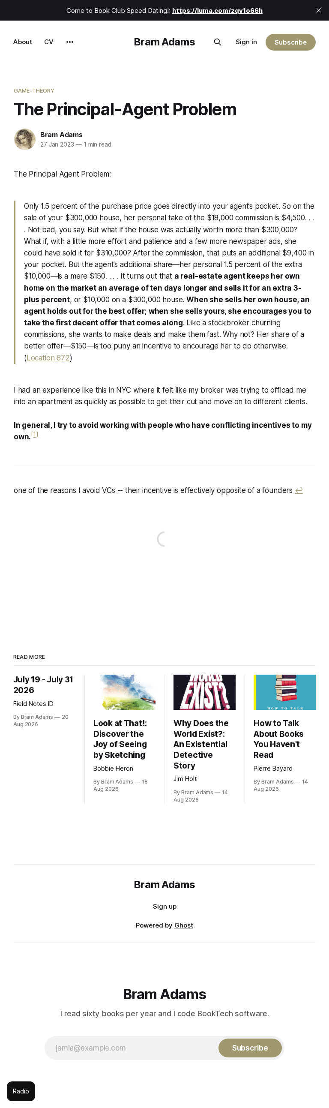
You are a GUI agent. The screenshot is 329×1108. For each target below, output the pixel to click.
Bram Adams (164, 42)
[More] (70, 42)
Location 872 (48, 358)
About (22, 42)
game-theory (34, 90)
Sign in (246, 42)
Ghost (183, 925)
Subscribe (291, 42)
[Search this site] (217, 42)
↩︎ (299, 490)
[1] (35, 434)
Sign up (164, 906)
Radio (21, 1091)
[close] (319, 10)
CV (49, 42)
